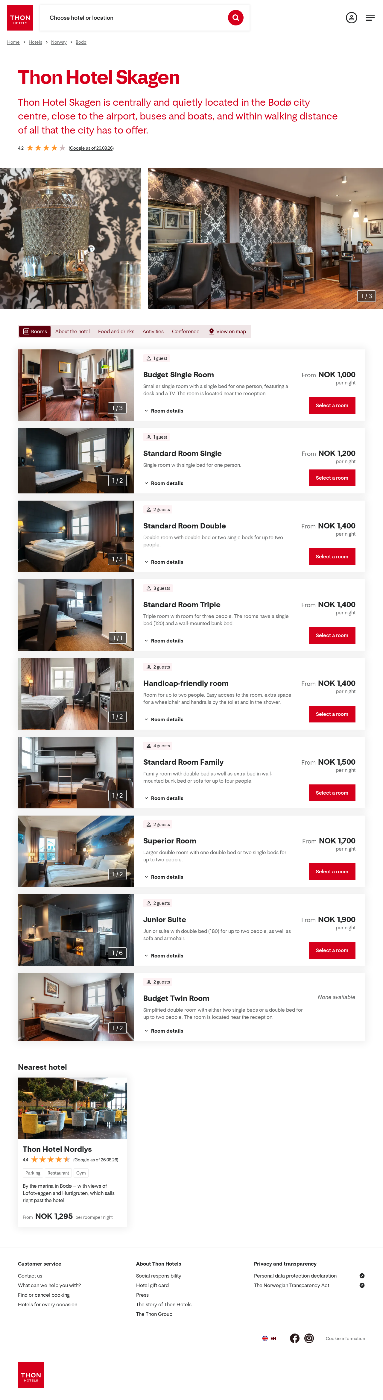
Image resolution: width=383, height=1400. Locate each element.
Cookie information (345, 1338)
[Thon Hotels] (20, 18)
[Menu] (370, 17)
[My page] (351, 17)
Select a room (332, 405)
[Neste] (376, 238)
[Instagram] (309, 1338)
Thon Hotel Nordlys (57, 1149)
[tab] (34, 331)
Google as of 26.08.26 (91, 148)
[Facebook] (295, 1338)
